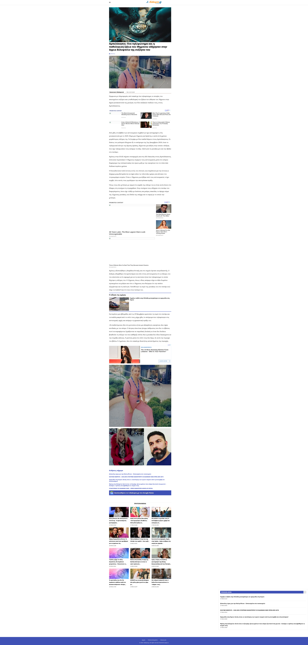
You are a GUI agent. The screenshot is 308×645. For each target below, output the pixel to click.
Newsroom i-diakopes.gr (116, 92)
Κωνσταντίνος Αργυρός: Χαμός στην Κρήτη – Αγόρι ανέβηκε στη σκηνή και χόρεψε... (161, 541)
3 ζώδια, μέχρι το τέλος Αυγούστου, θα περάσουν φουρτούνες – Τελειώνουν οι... (118, 562)
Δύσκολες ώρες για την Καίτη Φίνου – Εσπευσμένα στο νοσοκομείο (130, 474)
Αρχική (143, 640)
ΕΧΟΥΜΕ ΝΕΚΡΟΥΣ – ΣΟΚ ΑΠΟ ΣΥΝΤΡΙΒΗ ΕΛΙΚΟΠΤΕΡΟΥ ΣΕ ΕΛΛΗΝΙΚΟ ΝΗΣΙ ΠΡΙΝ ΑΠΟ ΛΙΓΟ (136, 477)
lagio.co (167, 642)
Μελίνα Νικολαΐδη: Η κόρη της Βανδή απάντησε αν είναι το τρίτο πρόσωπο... (139, 562)
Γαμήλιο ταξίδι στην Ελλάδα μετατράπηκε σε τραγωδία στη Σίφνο (150, 299)
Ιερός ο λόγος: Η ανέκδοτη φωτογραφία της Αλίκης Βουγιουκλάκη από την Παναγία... (161, 562)
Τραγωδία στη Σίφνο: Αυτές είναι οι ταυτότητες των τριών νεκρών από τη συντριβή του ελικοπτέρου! (137, 480)
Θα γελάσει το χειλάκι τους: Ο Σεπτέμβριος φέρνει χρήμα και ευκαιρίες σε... (161, 521)
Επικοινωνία (163, 640)
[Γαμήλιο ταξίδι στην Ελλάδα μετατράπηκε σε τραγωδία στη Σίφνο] (119, 304)
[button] (140, 24)
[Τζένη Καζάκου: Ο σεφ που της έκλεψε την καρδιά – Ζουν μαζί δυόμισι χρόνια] (140, 532)
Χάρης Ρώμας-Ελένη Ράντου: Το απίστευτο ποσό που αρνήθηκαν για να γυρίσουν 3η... (118, 541)
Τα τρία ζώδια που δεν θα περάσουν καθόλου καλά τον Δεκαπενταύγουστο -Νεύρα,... (117, 582)
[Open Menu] (110, 2)
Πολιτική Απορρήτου (153, 640)
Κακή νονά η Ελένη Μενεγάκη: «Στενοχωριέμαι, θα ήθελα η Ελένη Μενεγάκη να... (139, 521)
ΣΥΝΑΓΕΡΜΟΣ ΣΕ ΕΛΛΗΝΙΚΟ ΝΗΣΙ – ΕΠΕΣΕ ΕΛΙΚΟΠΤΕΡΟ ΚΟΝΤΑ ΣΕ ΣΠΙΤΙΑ (131, 488)
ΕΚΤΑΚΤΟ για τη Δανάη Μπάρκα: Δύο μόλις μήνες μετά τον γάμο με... (139, 582)
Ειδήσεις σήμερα (116, 470)
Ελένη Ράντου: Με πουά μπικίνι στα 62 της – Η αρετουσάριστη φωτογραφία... (118, 521)
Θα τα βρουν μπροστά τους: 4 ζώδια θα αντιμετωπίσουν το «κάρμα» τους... (160, 582)
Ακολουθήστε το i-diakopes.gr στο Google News (134, 493)
